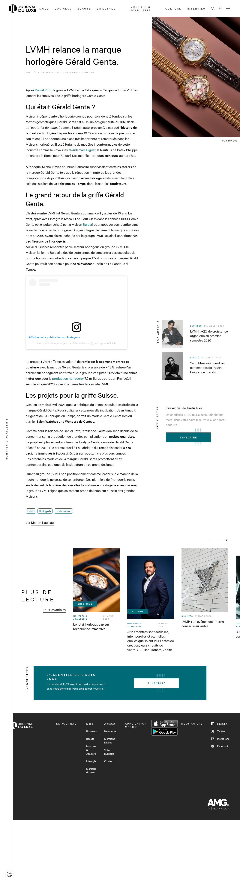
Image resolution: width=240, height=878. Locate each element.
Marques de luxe (91, 770)
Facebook (222, 746)
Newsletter (110, 731)
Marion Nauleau (81, 72)
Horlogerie (45, 511)
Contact (108, 761)
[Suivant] (223, 540)
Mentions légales (109, 740)
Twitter (221, 731)
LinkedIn (222, 723)
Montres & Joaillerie (140, 8)
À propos (109, 723)
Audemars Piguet (83, 150)
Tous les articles (54, 609)
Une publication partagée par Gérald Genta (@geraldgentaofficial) (76, 343)
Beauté (84, 8)
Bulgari (88, 224)
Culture (173, 8)
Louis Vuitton (63, 511)
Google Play (164, 732)
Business (63, 8)
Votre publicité (109, 751)
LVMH (30, 511)
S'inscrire (188, 437)
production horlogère (67, 378)
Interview (196, 8)
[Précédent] (213, 540)
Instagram (223, 738)
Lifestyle (106, 8)
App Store (164, 724)
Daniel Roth (43, 90)
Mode (44, 8)
